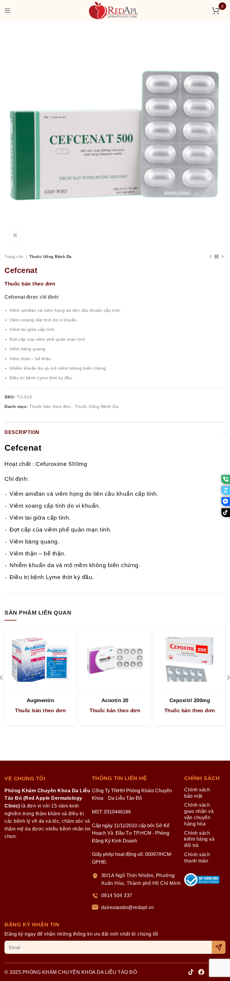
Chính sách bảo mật (197, 793)
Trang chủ (14, 256)
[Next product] (223, 257)
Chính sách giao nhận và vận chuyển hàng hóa (199, 814)
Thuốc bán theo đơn (29, 284)
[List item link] (137, 879)
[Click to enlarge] (15, 235)
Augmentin (40, 700)
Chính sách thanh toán (197, 857)
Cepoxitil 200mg (190, 700)
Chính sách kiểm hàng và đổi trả (199, 839)
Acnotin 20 (115, 700)
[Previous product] (211, 257)
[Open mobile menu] (7, 10)
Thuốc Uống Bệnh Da (50, 256)
